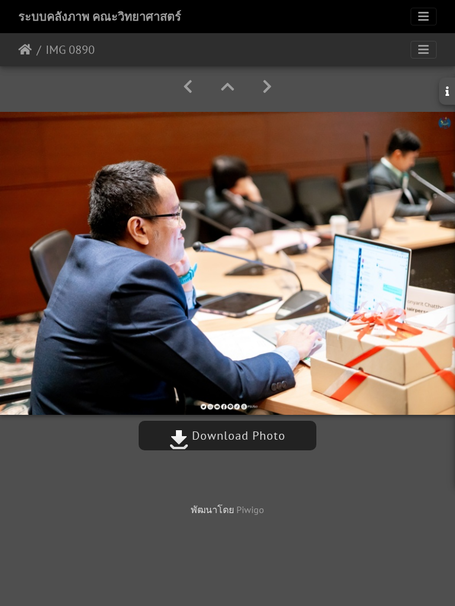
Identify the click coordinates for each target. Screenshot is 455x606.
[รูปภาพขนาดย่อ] (227, 86)
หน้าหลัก (25, 50)
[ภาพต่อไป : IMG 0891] (267, 86)
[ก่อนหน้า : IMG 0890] (188, 86)
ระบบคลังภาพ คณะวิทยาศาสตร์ (99, 16)
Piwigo (250, 509)
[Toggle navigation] (424, 16)
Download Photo (237, 435)
